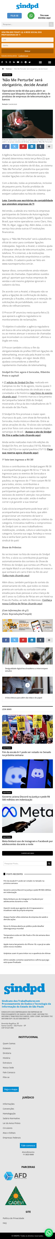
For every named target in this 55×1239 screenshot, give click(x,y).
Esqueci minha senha (9, 55)
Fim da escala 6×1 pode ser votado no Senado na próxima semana (26, 754)
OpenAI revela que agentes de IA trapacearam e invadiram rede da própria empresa (23, 909)
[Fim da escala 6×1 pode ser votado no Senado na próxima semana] (27, 729)
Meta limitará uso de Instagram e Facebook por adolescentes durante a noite (27, 843)
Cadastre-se (23, 55)
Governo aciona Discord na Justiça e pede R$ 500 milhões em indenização (26, 798)
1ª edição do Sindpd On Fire (19, 382)
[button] (49, 62)
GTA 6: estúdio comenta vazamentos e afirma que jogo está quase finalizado (26, 961)
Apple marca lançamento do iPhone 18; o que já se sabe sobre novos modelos (27, 945)
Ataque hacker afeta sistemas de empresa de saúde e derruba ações (26, 918)
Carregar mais (27, 853)
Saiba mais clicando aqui (16, 575)
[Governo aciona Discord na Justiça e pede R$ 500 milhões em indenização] (27, 773)
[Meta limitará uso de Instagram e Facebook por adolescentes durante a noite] (27, 818)
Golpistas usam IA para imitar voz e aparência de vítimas (27, 953)
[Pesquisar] (51, 24)
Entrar (27, 51)
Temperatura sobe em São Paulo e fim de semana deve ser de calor (27, 936)
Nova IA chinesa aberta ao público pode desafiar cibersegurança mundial (24, 927)
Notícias (9, 69)
